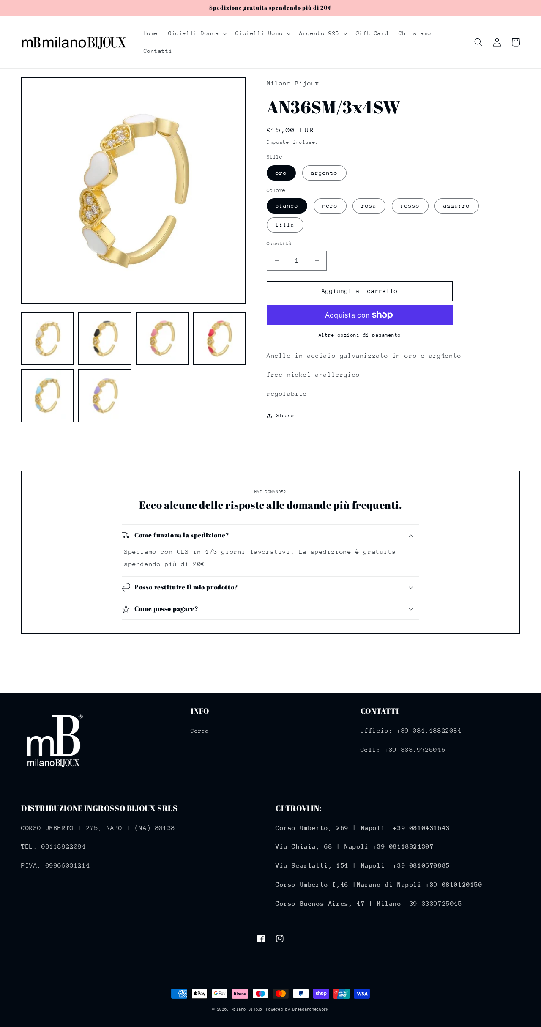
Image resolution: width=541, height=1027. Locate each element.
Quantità (279, 243)
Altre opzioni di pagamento (360, 335)
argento (324, 173)
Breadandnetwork (310, 1009)
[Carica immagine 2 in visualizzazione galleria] (104, 338)
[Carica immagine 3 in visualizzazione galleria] (162, 338)
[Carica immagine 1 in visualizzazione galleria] (47, 338)
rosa (369, 206)
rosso (410, 206)
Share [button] (285, 415)
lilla (285, 225)
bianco (287, 206)
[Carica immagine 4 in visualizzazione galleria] (219, 338)
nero (330, 206)
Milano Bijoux (247, 1009)
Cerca (200, 731)
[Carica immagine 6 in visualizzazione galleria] (104, 396)
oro (281, 173)
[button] (196, 33)
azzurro (456, 206)
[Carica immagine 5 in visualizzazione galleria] (47, 396)
